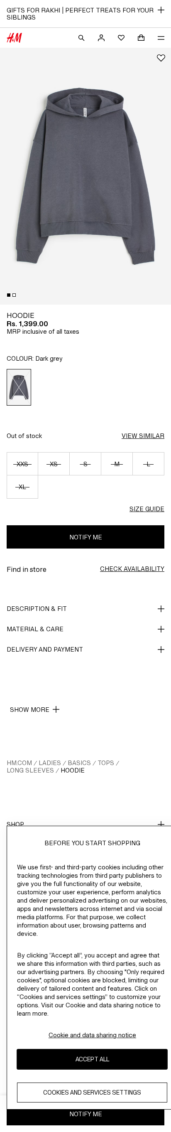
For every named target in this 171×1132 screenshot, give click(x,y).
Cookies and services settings (92, 1092)
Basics (79, 762)
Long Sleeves (30, 770)
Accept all (92, 1059)
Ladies (50, 762)
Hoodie (73, 770)
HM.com (19, 762)
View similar (143, 435)
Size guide (146, 508)
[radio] (19, 387)
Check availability (132, 568)
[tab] (9, 295)
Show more (29, 709)
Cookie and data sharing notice (92, 1034)
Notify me (85, 537)
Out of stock (24, 435)
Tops (106, 762)
